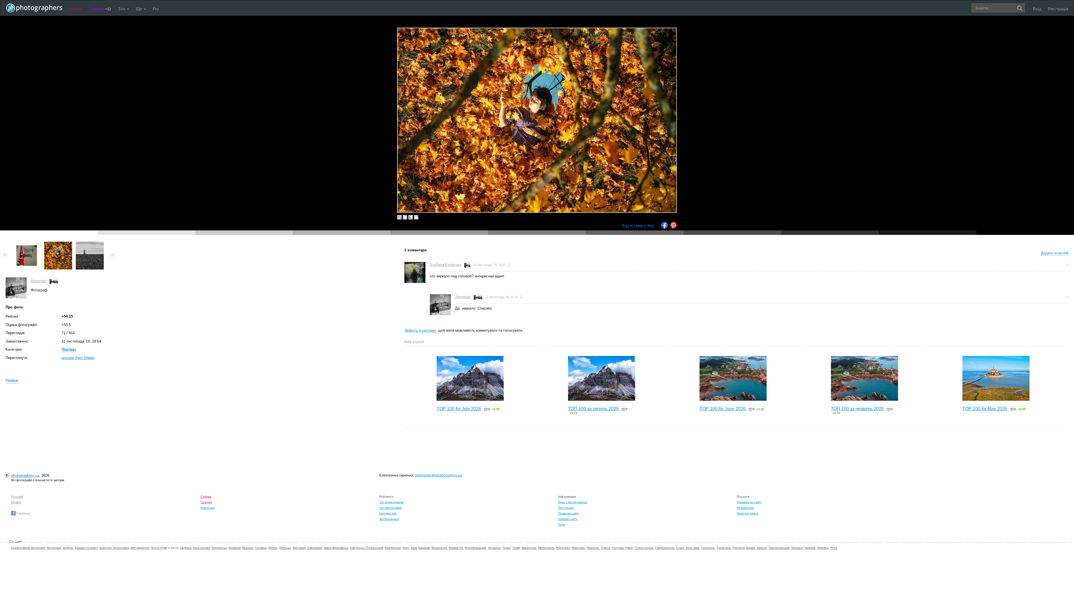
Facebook (23, 513)
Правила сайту (568, 513)
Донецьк (285, 547)
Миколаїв (578, 547)
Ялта (833, 547)
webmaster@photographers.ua (438, 475)
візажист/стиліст (86, 547)
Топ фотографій (390, 507)
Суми (680, 547)
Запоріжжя (314, 547)
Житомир (299, 547)
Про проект (566, 507)
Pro (156, 8)
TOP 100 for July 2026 (459, 408)
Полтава (618, 547)
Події (561, 524)
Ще (139, 8)
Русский (17, 496)
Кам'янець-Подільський (366, 547)
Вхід (1037, 8)
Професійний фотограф (28, 547)
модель (68, 547)
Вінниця (247, 547)
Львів (516, 547)
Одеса (605, 547)
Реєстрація (1058, 8)
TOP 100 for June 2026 (722, 408)
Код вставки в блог (638, 225)
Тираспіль (724, 547)
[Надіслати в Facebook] (664, 227)
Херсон (762, 547)
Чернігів (809, 547)
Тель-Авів (692, 547)
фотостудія (159, 547)
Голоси (12, 380)
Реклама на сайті (749, 502)
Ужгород (738, 547)
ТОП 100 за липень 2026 (593, 408)
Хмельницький (779, 547)
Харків (750, 547)
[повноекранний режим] (416, 217)
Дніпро (272, 547)
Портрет (69, 349)
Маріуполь (529, 547)
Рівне (629, 547)
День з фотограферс (572, 502)
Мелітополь (546, 547)
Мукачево (563, 547)
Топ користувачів (391, 502)
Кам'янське (393, 547)
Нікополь (593, 547)
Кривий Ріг (456, 547)
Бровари (235, 547)
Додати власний (1054, 253)
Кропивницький (475, 547)
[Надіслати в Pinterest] (673, 227)
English (16, 502)
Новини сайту (568, 519)
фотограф (54, 547)
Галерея (100, 8)
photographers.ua (25, 475)
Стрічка (75, 8)
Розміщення (745, 507)
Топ (122, 8)
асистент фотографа (114, 547)
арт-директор (140, 547)
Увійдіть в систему (420, 330)
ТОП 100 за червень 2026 (857, 408)
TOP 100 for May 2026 (984, 408)
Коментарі (208, 507)
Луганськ (494, 547)
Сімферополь (664, 547)
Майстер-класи (747, 513)
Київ (414, 547)
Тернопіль (708, 547)
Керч (405, 547)
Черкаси (797, 547)
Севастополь (644, 547)
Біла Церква (201, 547)
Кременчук (439, 547)
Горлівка (261, 547)
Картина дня (388, 513)
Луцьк (506, 547)
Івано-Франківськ (336, 547)
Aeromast (38, 281)
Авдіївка (185, 547)
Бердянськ (219, 547)
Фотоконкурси (389, 519)
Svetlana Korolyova (445, 265)
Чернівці (822, 547)
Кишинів (424, 547)
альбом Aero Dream (78, 358)
